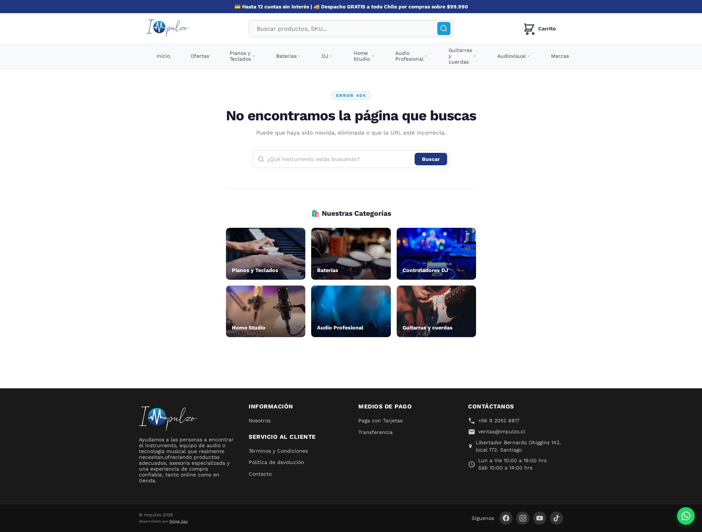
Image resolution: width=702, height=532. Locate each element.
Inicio (163, 56)
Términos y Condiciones (278, 451)
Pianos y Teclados (240, 56)
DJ (325, 56)
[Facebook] (506, 518)
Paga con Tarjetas (380, 420)
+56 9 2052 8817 (499, 420)
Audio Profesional (409, 56)
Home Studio (362, 56)
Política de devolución (276, 462)
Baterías (286, 56)
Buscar (431, 159)
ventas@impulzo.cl (501, 431)
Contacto (260, 474)
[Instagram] (522, 518)
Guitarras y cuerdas (460, 56)
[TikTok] (556, 518)
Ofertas (199, 56)
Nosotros (260, 420)
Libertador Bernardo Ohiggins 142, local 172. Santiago (518, 446)
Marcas (560, 56)
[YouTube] (539, 518)
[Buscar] (443, 28)
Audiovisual (511, 56)
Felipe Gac (178, 521)
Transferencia (375, 432)
